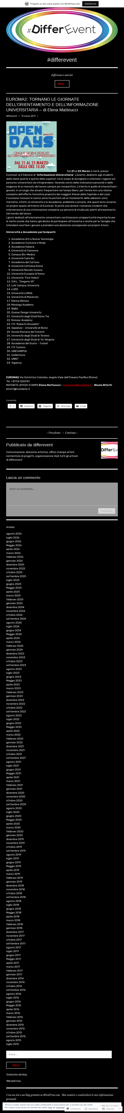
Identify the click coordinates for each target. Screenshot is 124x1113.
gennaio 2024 (14, 649)
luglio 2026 (12, 537)
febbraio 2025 (14, 599)
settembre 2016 (16, 989)
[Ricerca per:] (59, 1054)
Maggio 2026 (14, 545)
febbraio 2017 (14, 970)
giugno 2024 (13, 630)
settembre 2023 (16, 665)
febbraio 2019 (14, 877)
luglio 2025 (12, 580)
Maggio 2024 (14, 634)
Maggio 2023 (14, 680)
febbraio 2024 (14, 645)
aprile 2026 (13, 549)
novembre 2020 (15, 796)
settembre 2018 (16, 897)
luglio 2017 (12, 951)
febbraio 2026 (14, 556)
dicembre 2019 (15, 839)
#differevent (62, 60)
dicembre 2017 (15, 931)
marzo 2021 (13, 781)
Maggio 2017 (13, 958)
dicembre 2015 (15, 1024)
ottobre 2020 (14, 800)
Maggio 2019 (13, 866)
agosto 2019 (13, 854)
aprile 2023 (13, 684)
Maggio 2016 (13, 1005)
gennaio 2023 (14, 696)
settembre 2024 (16, 618)
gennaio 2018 (14, 928)
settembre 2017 (16, 943)
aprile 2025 (13, 591)
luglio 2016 (12, 997)
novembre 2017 (15, 935)
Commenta (106, 511)
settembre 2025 (16, 576)
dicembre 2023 (15, 653)
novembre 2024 (15, 610)
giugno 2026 (13, 541)
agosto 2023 (14, 669)
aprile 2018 (12, 916)
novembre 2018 (15, 889)
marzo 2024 (13, 641)
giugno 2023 (13, 676)
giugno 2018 (13, 908)
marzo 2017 (13, 966)
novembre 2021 (15, 750)
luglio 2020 (13, 812)
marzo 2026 (13, 553)
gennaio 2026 (14, 560)
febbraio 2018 (14, 924)
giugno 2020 (13, 815)
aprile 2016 (12, 1009)
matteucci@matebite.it (77, 385)
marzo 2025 (13, 595)
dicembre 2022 (15, 699)
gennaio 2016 (14, 1020)
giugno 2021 (13, 769)
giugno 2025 (13, 583)
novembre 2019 (15, 842)
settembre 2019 (16, 850)
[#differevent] (62, 30)
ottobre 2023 (14, 661)
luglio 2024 (12, 626)
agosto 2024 (14, 622)
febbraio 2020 (14, 831)
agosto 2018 (13, 901)
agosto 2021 (13, 761)
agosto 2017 (13, 947)
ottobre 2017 (14, 939)
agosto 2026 (14, 533)
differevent (11, 116)
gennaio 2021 (14, 788)
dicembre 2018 (15, 885)
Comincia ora (90, 4)
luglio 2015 (12, 1044)
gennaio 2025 (14, 603)
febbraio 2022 (14, 738)
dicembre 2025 (15, 564)
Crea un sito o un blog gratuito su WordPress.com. (33, 1094)
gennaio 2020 (14, 835)
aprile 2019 (12, 870)
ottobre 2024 (14, 614)
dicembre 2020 (15, 792)
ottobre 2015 (14, 1032)
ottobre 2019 (14, 846)
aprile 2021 (12, 777)
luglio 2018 (12, 904)
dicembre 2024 (15, 607)
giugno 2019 (13, 862)
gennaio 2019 (14, 881)
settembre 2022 (16, 711)
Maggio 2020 (14, 819)
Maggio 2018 (13, 912)
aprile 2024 (13, 638)
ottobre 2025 (14, 572)
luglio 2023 (12, 672)
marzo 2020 (13, 827)
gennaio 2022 (14, 742)
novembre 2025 (15, 568)
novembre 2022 (15, 703)
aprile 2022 (13, 730)
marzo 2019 (13, 873)
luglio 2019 (12, 858)
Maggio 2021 (13, 773)
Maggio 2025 (14, 587)
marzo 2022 (13, 734)
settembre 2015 (16, 1036)
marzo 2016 (13, 1013)
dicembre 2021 (15, 746)
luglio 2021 (12, 765)
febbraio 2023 (14, 692)
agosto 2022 (14, 715)
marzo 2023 (13, 688)
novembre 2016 (15, 982)
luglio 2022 (12, 719)
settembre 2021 (16, 757)
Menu (61, 83)
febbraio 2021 (14, 785)
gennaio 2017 (14, 974)
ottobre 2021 (14, 754)
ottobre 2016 (14, 986)
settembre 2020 (16, 804)
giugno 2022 (13, 723)
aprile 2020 (13, 823)
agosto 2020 (14, 808)
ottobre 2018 (14, 893)
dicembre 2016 (15, 978)
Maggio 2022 (14, 726)
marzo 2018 (13, 920)
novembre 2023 (15, 657)
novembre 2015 (15, 1028)
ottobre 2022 (14, 707)
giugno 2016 (13, 1001)
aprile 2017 (12, 962)
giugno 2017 (13, 955)
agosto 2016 (13, 993)
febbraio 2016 (14, 1017)
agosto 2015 (13, 1040)
